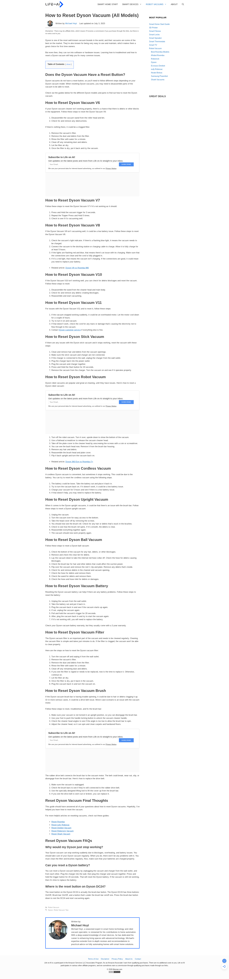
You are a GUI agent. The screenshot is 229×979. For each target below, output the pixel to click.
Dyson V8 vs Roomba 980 (77, 268)
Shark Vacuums (157, 80)
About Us (129, 959)
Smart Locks (154, 35)
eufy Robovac (157, 69)
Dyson (50, 910)
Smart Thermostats (157, 41)
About (174, 4)
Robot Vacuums (154, 4)
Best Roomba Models (160, 52)
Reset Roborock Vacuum (62, 831)
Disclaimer (105, 959)
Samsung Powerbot (159, 76)
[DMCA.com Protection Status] (114, 972)
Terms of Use (93, 959)
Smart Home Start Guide (159, 24)
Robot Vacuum (53, 907)
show (68, 64)
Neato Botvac (156, 73)
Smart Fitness (155, 31)
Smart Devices (130, 4)
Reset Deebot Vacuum (61, 828)
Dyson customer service (70, 330)
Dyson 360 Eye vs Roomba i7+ (79, 462)
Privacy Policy (117, 959)
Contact (138, 959)
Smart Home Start (107, 4)
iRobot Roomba (157, 55)
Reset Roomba (58, 822)
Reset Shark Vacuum (60, 834)
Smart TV (153, 45)
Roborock (155, 59)
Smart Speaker (155, 38)
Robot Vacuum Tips (61, 910)
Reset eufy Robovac (60, 825)
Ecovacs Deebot (158, 66)
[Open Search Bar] (183, 4)
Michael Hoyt (71, 23)
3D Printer (153, 28)
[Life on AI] (54, 4)
